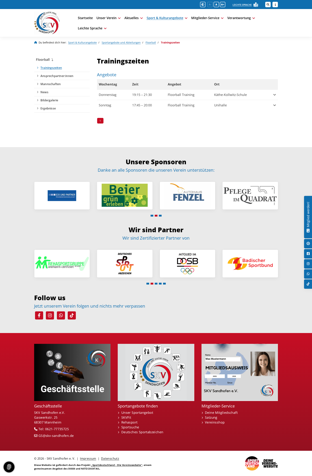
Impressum (88, 458)
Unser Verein (106, 18)
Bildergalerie (49, 100)
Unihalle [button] (220, 105)
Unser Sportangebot (137, 412)
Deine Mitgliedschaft (221, 412)
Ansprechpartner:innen (56, 76)
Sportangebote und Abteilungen (121, 42)
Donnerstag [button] (107, 94)
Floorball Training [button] (181, 94)
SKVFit (126, 417)
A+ (222, 4)
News (44, 92)
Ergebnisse (48, 108)
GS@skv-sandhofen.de (56, 435)
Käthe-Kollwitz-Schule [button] (230, 94)
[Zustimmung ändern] (9, 467)
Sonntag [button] (105, 105)
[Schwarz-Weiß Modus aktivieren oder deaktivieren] (202, 4)
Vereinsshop (215, 422)
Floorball (151, 42)
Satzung (211, 417)
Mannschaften (50, 84)
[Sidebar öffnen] (275, 4)
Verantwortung (239, 18)
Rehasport (129, 422)
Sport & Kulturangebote (165, 18)
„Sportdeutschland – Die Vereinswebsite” (116, 465)
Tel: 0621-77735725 (53, 429)
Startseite (85, 18)
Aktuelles (131, 18)
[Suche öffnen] (268, 4)
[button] (273, 95)
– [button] (142, 94)
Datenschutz (110, 458)
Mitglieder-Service (205, 18)
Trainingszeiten (51, 68)
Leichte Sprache (242, 4)
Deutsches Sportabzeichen (142, 432)
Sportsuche (130, 427)
